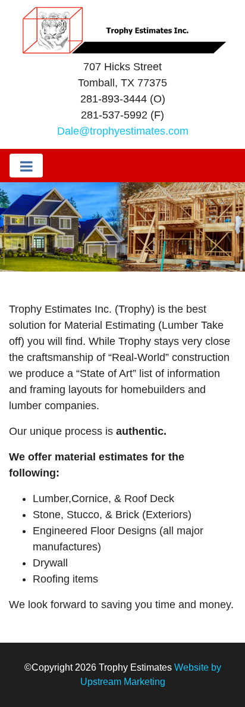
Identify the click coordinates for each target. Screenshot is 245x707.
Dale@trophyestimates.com (123, 131)
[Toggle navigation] (26, 165)
